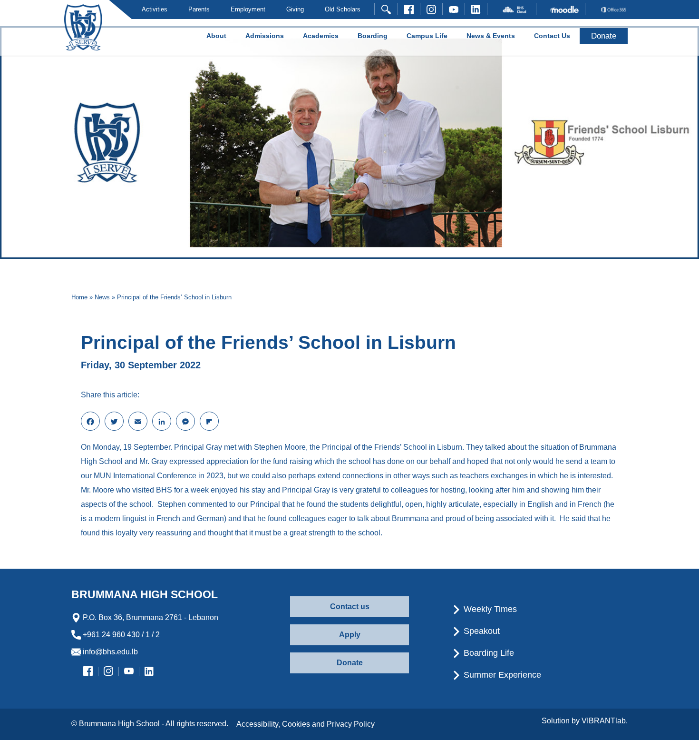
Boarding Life (487, 653)
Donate (350, 663)
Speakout (480, 631)
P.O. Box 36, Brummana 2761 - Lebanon (149, 617)
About (216, 35)
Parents (199, 9)
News (102, 297)
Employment (248, 9)
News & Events (490, 35)
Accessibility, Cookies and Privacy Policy (305, 724)
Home (79, 297)
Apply (349, 635)
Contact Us (552, 35)
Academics (321, 35)
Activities (154, 9)
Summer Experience (501, 675)
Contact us (349, 606)
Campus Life (427, 35)
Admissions (264, 35)
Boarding (373, 35)
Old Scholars (342, 9)
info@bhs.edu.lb (109, 652)
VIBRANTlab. (605, 721)
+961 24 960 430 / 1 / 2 (120, 635)
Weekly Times (489, 609)
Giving (295, 9)
